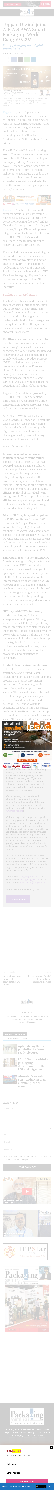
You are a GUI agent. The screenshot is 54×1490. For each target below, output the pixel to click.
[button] (27, 1486)
